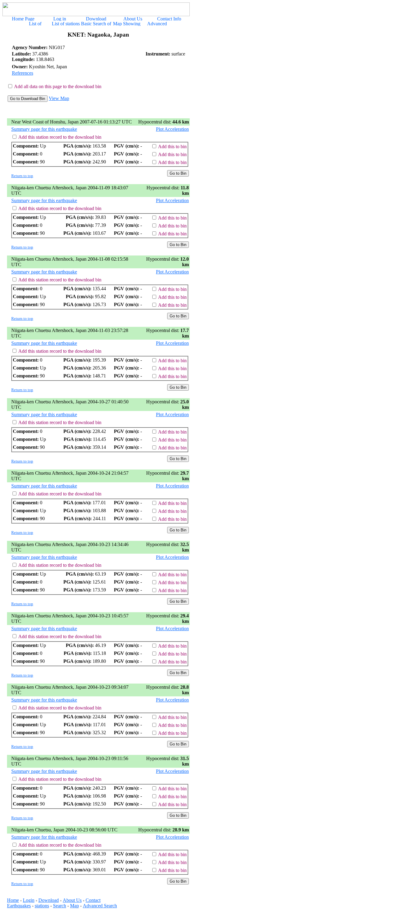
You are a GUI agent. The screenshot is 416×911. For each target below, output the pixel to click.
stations (42, 905)
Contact (93, 900)
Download (48, 900)
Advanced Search (100, 905)
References (22, 73)
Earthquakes (19, 905)
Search (59, 905)
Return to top (22, 175)
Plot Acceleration (172, 129)
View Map (59, 98)
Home (13, 900)
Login (28, 900)
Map (74, 905)
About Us (72, 900)
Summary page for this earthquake (44, 129)
